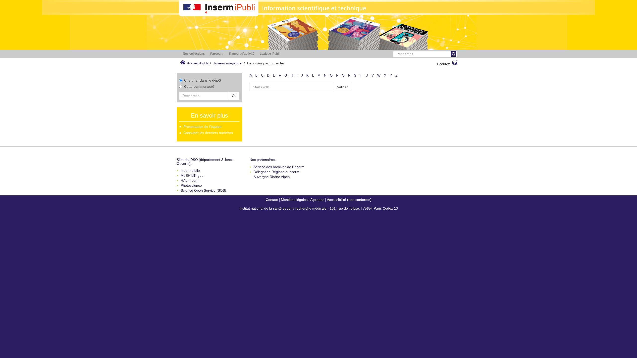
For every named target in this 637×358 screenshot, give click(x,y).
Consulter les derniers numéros (208, 133)
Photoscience (191, 185)
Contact (272, 200)
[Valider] (454, 54)
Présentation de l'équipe (202, 127)
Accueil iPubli (197, 63)
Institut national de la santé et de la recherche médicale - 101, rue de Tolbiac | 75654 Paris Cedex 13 (318, 208)
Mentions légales (294, 200)
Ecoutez (443, 64)
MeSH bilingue (192, 176)
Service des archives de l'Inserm (279, 167)
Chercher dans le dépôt (202, 80)
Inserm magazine (228, 63)
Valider (342, 87)
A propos (317, 200)
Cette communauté (199, 87)
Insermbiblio (190, 171)
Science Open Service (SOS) (203, 190)
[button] (193, 54)
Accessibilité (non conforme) (349, 200)
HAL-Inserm (190, 180)
